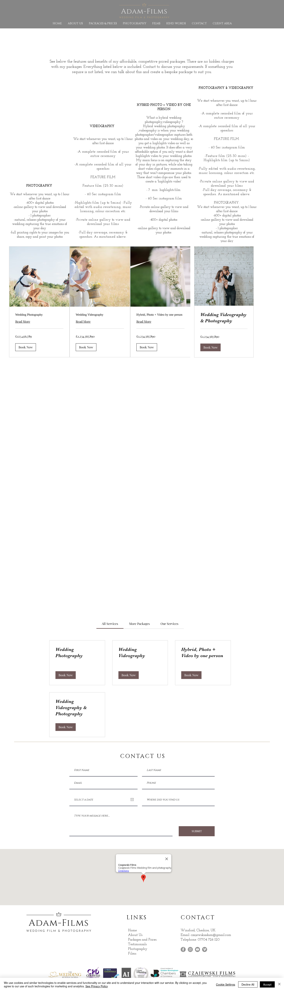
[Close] (279, 984)
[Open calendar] (132, 799)
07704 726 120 (209, 940)
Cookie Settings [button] (225, 984)
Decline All (247, 984)
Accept (267, 984)
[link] (39, 315)
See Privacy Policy (96, 986)
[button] (25, 347)
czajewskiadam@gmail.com (211, 935)
